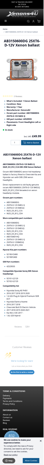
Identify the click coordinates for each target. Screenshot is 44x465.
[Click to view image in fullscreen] (22, 70)
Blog (5, 423)
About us (7, 414)
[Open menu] (5, 21)
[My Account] (33, 21)
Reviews (6, 420)
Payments (7, 398)
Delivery (6, 395)
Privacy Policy (9, 404)
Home (5, 29)
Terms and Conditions (12, 401)
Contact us (7, 417)
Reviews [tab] (18, 326)
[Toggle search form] (28, 21)
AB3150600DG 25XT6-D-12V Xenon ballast (21, 32)
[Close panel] (40, 441)
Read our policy (10, 455)
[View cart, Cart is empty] (38, 21)
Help (10, 460)
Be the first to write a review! (22, 372)
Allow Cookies (31, 460)
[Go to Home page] (22, 13)
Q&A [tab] (27, 326)
